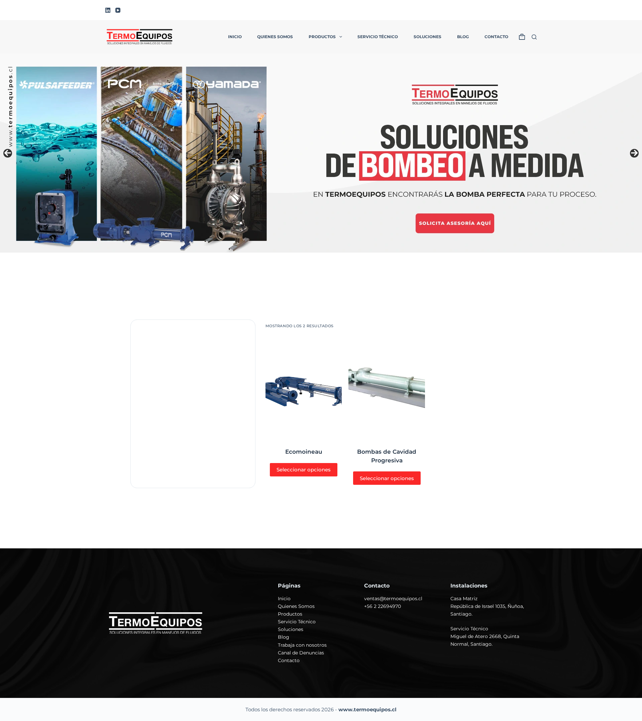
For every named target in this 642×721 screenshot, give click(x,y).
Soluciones (427, 36)
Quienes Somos (296, 606)
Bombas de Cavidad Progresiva (386, 456)
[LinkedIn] (107, 10)
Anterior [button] (7, 153)
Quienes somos (275, 36)
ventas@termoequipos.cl (393, 599)
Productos (322, 36)
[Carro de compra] (522, 37)
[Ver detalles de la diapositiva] (321, 153)
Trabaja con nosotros (302, 645)
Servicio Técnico (377, 36)
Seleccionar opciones (304, 469)
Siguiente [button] (634, 153)
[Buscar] (534, 36)
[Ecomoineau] (303, 388)
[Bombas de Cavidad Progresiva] (386, 388)
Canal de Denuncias (301, 653)
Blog (463, 36)
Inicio (235, 36)
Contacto (496, 36)
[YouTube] (117, 10)
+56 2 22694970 (382, 606)
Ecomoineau (303, 451)
